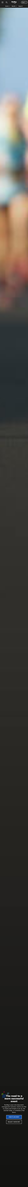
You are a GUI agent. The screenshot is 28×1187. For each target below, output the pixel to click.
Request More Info (14, 1122)
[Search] (6, 2)
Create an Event (14, 1117)
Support (21, 6)
